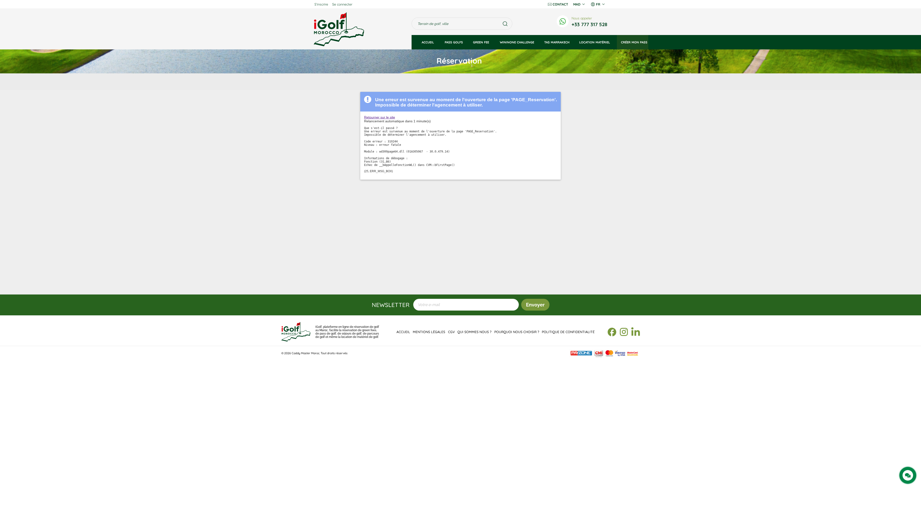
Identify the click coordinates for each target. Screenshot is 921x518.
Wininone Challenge (517, 42)
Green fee (481, 42)
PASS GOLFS (454, 42)
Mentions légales (429, 332)
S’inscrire (321, 4)
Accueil (428, 42)
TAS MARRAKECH (556, 42)
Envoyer (535, 305)
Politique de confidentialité (568, 332)
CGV (451, 332)
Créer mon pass (634, 42)
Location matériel (594, 42)
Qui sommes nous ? (474, 332)
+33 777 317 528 (589, 24)
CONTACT (560, 4)
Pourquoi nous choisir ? (516, 332)
